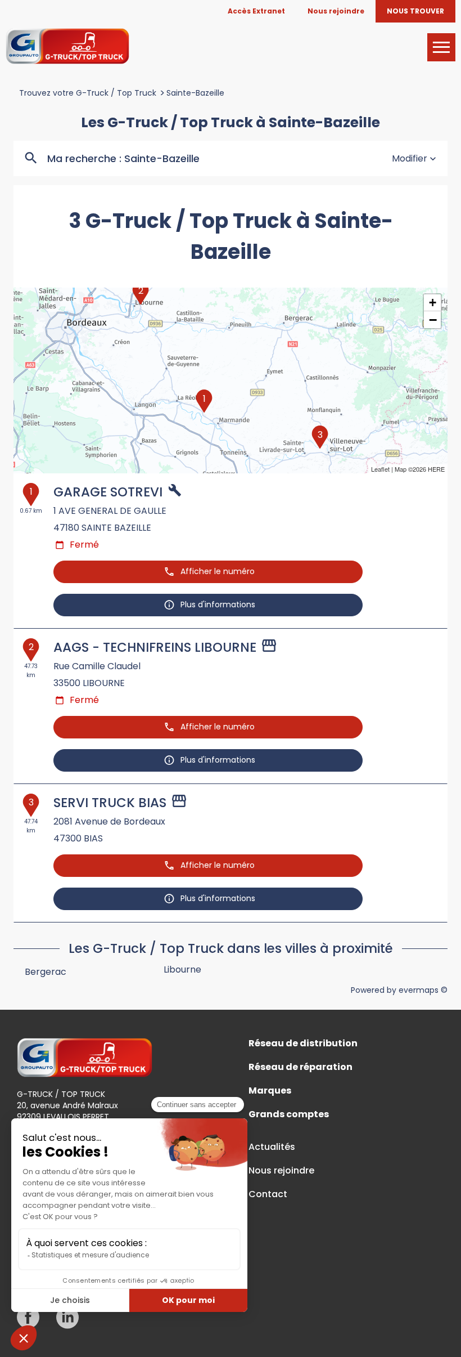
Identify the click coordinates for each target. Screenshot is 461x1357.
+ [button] (432, 302)
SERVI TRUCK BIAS (109, 803)
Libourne (182, 969)
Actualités (271, 1147)
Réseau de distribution (303, 1043)
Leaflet (380, 468)
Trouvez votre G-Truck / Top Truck (87, 92)
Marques (269, 1090)
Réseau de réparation (300, 1067)
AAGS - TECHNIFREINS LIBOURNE (154, 647)
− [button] (433, 320)
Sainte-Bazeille (195, 92)
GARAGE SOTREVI (107, 492)
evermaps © (423, 990)
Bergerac (45, 971)
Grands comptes (288, 1114)
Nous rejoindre (281, 1170)
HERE (436, 468)
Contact (267, 1194)
